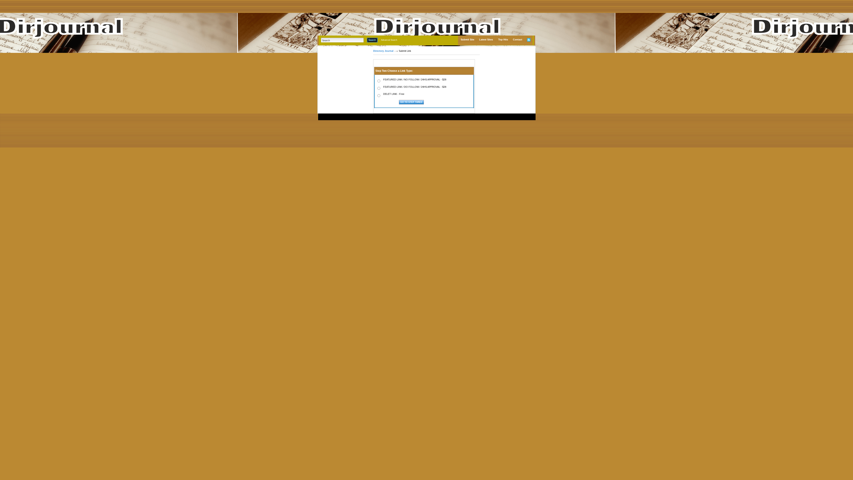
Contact (517, 39)
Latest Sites (486, 39)
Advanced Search (389, 40)
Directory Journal (383, 51)
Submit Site (467, 39)
